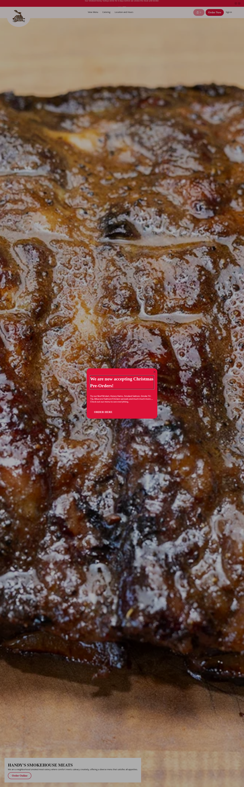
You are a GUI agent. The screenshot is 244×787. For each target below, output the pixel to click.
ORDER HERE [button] (103, 412)
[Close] (154, 372)
